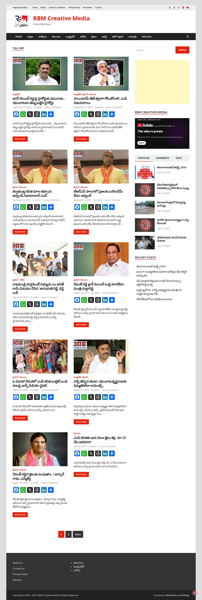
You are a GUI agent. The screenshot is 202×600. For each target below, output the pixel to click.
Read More (19, 138)
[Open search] (187, 36)
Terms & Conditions (57, 7)
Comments (162, 158)
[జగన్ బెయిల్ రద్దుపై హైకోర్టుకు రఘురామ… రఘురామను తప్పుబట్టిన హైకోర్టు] (40, 74)
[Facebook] (170, 7)
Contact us (19, 568)
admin (39, 107)
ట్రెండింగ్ (85, 94)
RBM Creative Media (61, 18)
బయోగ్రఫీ (132, 36)
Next (78, 534)
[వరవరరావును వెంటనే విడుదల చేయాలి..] (145, 237)
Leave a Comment (53, 107)
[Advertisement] (162, 82)
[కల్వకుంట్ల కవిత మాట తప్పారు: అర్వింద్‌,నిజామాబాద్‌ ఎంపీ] (40, 167)
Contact (98, 7)
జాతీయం (43, 36)
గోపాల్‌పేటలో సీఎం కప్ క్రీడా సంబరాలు (154, 299)
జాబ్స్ (104, 36)
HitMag (185, 595)
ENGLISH (146, 36)
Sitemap (17, 579)
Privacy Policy (74, 7)
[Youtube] (187, 7)
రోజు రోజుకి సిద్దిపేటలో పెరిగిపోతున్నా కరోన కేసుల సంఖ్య (173, 186)
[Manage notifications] (194, 593)
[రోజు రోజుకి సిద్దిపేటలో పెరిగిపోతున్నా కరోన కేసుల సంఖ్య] (145, 185)
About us (18, 562)
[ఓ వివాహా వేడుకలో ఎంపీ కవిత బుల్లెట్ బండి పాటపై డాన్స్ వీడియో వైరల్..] (40, 357)
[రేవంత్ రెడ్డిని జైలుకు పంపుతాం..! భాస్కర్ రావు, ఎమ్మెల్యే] (40, 449)
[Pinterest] (183, 7)
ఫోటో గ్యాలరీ (117, 36)
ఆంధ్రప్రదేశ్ (70, 36)
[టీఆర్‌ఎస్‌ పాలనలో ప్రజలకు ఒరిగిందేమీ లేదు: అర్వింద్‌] (101, 167)
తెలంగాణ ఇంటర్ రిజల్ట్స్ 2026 (171, 167)
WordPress (171, 595)
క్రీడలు (94, 36)
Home (35, 7)
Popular (143, 158)
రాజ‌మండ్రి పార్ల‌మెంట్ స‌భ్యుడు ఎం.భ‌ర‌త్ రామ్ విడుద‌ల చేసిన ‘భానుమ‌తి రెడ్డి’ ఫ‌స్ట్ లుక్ (38, 288)
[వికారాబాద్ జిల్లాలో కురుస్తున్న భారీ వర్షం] (145, 202)
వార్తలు (30, 36)
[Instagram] (179, 7)
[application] (162, 133)
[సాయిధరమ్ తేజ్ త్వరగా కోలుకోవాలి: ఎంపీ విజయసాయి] (101, 74)
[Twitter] (174, 7)
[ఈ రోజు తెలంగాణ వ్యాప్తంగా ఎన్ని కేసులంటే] (145, 220)
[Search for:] (162, 50)
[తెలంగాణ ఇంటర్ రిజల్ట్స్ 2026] (145, 167)
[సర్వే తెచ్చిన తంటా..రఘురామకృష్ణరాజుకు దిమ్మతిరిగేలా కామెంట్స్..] (101, 357)
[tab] (144, 158)
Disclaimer (87, 7)
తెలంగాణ (56, 36)
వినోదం (83, 36)
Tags (179, 158)
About (43, 7)
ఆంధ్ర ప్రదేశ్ (79, 566)
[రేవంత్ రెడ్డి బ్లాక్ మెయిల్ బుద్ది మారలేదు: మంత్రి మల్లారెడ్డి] (101, 259)
